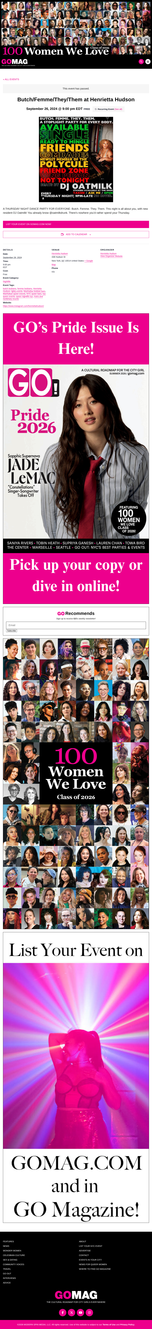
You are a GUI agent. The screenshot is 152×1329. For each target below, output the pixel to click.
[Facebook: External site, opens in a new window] (62, 1312)
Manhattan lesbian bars (34, 291)
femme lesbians (24, 288)
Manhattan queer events (14, 294)
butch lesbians (9, 288)
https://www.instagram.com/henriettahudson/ (23, 306)
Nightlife (7, 281)
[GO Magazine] (57, 61)
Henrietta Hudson (60, 253)
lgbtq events (17, 291)
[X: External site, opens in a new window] (71, 1312)
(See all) (118, 109)
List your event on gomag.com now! (28, 224)
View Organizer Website (111, 256)
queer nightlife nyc (24, 296)
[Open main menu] (148, 61)
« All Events (11, 79)
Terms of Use (109, 1324)
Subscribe (11, 631)
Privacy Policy (127, 1324)
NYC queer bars (34, 294)
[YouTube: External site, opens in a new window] (80, 1312)
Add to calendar (76, 234)
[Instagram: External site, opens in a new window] (89, 1312)
